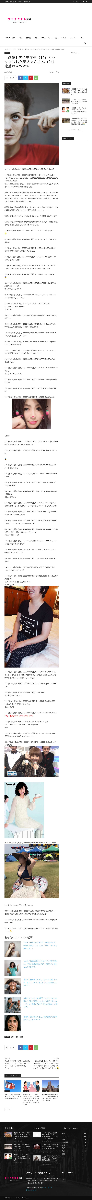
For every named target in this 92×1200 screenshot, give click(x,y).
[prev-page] (5, 1109)
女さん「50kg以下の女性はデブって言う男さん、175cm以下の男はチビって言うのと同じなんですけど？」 (40, 964)
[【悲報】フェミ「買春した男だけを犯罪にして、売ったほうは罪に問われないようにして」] (37, 1146)
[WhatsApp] (36, 78)
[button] (85, 43)
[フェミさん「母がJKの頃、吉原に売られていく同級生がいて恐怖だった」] (66, 101)
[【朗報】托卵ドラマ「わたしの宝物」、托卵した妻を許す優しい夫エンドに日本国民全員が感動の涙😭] (66, 120)
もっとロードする (74, 130)
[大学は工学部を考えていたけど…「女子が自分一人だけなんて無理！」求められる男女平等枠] (50, 1086)
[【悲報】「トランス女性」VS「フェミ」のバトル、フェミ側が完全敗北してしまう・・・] (66, 109)
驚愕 (21, 1037)
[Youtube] (86, 1)
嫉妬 (12, 1037)
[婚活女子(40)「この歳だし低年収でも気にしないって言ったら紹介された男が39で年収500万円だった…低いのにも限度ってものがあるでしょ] (31, 1086)
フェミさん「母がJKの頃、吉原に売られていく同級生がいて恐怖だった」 (79, 101)
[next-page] (9, 1109)
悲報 (17, 1037)
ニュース (12, 49)
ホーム (6, 49)
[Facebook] (73, 1)
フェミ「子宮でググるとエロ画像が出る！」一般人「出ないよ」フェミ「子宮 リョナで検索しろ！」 (40, 945)
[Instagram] (77, 1)
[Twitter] (80, 1)
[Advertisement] (61, 20)
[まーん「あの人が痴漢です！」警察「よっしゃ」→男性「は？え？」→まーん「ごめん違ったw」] (37, 1134)
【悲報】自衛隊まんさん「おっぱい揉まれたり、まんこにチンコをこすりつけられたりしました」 (40, 982)
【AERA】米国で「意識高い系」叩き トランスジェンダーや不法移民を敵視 (12, 1096)
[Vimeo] (83, 1)
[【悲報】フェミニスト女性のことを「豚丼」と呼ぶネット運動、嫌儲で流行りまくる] (66, 90)
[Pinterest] (30, 78)
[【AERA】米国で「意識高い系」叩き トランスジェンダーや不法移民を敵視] (12, 1086)
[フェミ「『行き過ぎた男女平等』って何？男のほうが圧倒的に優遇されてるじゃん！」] (37, 1158)
